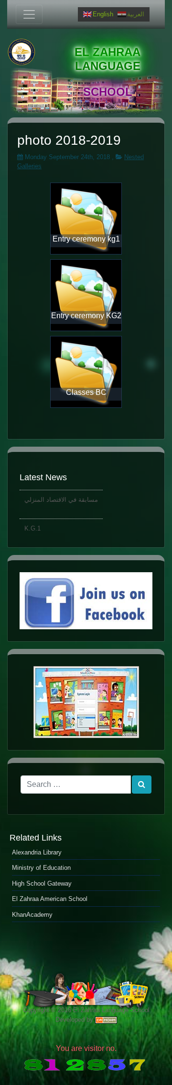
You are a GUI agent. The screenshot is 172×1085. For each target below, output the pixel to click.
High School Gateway (42, 883)
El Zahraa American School (49, 898)
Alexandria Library (37, 852)
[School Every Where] (86, 702)
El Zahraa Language (107, 59)
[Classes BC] (86, 371)
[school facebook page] (86, 600)
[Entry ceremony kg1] (86, 218)
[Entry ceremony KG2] (86, 295)
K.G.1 (32, 526)
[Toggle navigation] (29, 14)
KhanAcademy (32, 914)
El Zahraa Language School (111, 1010)
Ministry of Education (41, 867)
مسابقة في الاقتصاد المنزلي (61, 497)
